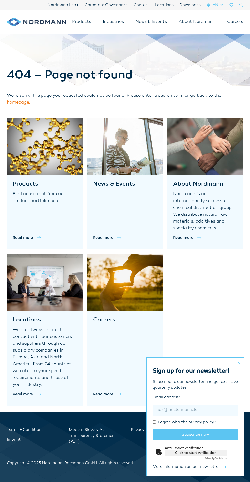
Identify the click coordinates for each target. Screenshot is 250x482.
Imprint (14, 440)
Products (81, 22)
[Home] (36, 22)
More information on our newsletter (186, 467)
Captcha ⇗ (216, 458)
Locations (164, 5)
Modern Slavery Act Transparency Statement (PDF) (92, 436)
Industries (113, 22)
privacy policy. (201, 422)
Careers (235, 22)
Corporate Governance (106, 5)
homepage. (18, 102)
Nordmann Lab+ (63, 5)
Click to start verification (196, 453)
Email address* (184, 410)
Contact (141, 5)
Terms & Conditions (25, 430)
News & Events (151, 22)
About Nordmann (196, 22)
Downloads (190, 5)
